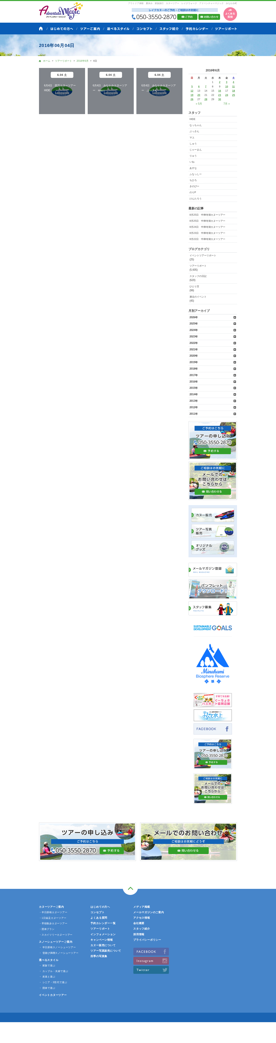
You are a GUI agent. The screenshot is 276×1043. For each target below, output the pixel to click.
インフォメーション (103, 934)
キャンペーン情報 (102, 939)
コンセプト (97, 912)
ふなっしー (196, 174)
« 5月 (199, 103)
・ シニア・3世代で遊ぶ (53, 982)
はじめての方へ (100, 906)
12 (192, 90)
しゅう (193, 143)
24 (226, 95)
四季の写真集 (99, 956)
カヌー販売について (103, 945)
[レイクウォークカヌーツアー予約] (213, 766)
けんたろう (196, 198)
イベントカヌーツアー (53, 994)
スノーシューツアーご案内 (55, 941)
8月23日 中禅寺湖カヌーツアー (207, 233)
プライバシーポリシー (147, 939)
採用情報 (138, 934)
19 (192, 95)
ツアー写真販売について (106, 950)
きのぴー (194, 186)
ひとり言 (194, 286)
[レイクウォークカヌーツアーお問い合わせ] (213, 801)
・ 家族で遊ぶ (47, 965)
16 (219, 90)
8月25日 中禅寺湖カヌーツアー (207, 214)
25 (233, 95)
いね (192, 161)
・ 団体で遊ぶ (47, 988)
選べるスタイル (48, 959)
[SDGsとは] (213, 632)
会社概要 (138, 923)
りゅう (193, 155)
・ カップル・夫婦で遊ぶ (53, 971)
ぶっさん (194, 131)
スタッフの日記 (198, 276)
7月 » (226, 103)
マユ (192, 137)
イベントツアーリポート (203, 255)
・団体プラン (47, 929)
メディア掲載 (141, 906)
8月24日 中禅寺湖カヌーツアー (207, 227)
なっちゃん (196, 125)
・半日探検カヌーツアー (53, 912)
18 (233, 90)
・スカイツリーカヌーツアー (56, 934)
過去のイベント (198, 296)
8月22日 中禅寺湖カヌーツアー (207, 239)
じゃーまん (196, 149)
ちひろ (193, 180)
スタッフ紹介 (141, 928)
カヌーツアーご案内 (51, 906)
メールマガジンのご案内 (148, 912)
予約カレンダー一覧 (103, 923)
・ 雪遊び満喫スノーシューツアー (58, 953)
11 (233, 86)
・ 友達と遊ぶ (47, 976)
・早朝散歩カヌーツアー (53, 923)
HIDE (192, 119)
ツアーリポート (198, 265)
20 (198, 95)
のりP (193, 192)
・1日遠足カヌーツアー (52, 918)
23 (219, 95)
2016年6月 (82, 60)
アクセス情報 (141, 917)
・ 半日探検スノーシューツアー (57, 947)
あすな (193, 168)
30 (219, 99)
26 (192, 99)
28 (205, 99)
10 (226, 86)
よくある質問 (99, 917)
